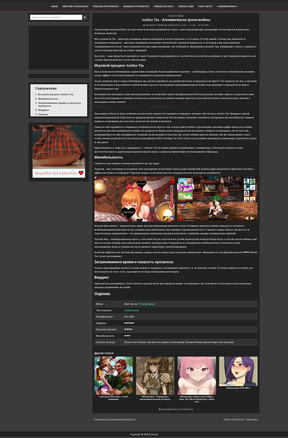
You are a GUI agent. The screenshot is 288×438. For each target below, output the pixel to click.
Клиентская (131, 310)
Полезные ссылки (185, 6)
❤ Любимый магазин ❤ (227, 6)
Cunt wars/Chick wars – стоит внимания (113, 398)
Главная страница (176, 16)
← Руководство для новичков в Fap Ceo (113, 419)
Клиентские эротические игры (75, 6)
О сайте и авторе (205, 6)
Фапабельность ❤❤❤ (177, 25)
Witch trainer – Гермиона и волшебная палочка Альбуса (155, 398)
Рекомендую (162, 25)
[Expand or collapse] (84, 88)
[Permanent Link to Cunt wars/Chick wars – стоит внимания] (113, 376)
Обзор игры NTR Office (238, 388)
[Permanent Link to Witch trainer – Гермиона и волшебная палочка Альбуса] (155, 376)
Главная (54, 6)
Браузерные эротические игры (106, 6)
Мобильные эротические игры (136, 6)
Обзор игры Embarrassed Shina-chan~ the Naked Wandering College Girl (197, 399)
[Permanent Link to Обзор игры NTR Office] (238, 371)
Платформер (151, 25)
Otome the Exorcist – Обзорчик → (242, 419)
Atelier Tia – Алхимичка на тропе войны (176, 20)
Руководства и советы (164, 6)
